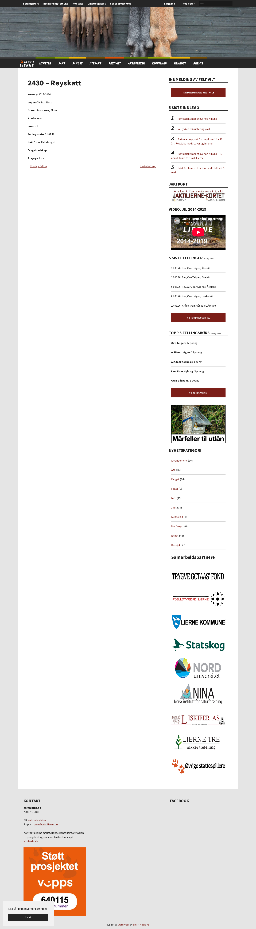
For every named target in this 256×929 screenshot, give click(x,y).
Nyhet (175, 535)
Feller (174, 488)
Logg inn (169, 3)
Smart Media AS (141, 924)
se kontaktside (37, 820)
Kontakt (77, 3)
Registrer (189, 3)
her (46, 908)
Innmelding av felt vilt (198, 92)
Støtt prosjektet (120, 3)
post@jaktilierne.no (46, 824)
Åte (173, 469)
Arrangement (179, 460)
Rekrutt (180, 63)
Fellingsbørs (31, 3)
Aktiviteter (136, 63)
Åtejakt (95, 63)
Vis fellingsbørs (198, 392)
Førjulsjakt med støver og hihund (197, 118)
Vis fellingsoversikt (198, 317)
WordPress (124, 924)
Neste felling (148, 166)
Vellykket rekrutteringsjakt (194, 129)
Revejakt (176, 545)
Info (173, 498)
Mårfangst (177, 526)
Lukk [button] (28, 917)
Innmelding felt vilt (55, 3)
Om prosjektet (96, 3)
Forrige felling (39, 166)
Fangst (77, 63)
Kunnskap (159, 63)
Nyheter (45, 63)
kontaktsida (31, 841)
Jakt (174, 507)
